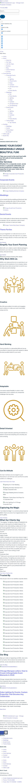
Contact (8, 71)
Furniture (11, 84)
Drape (10, 83)
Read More (3, 686)
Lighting (11, 79)
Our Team (8, 62)
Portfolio (5, 124)
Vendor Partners (10, 69)
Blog (7, 68)
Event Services (7, 73)
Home (4, 56)
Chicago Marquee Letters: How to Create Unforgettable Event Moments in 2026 (13, 673)
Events (8, 128)
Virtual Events (13, 81)
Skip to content (4, 1)
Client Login (6, 133)
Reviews (8, 66)
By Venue (8, 132)
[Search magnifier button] (2, 16)
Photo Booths (13, 90)
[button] (14, 53)
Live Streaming (13, 105)
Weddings (9, 92)
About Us (8, 60)
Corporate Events (11, 75)
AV (10, 77)
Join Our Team (10, 64)
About (4, 58)
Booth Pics (6, 135)
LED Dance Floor (13, 86)
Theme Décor (9, 130)
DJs (10, 88)
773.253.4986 (3, 7)
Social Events (9, 107)
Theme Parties (10, 120)
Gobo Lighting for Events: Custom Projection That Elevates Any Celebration (13, 694)
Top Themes (12, 122)
